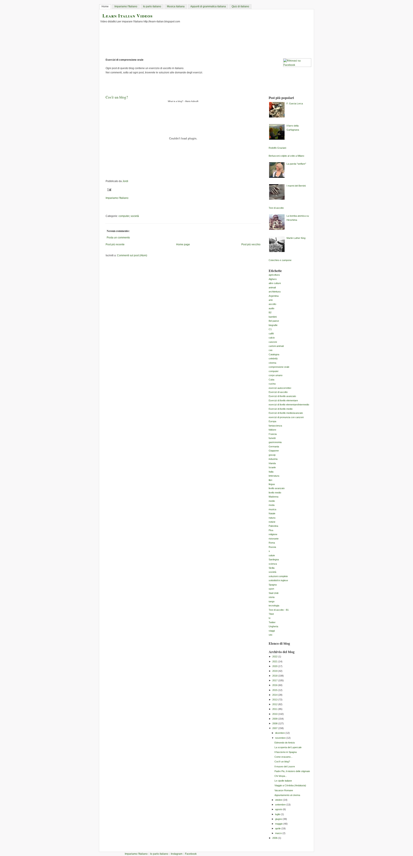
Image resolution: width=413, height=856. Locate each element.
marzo (278, 833)
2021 (275, 661)
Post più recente (115, 244)
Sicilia (271, 568)
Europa (272, 421)
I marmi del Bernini (296, 185)
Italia (271, 471)
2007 (275, 728)
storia (271, 597)
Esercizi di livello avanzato (282, 396)
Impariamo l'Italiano (125, 6)
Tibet (271, 614)
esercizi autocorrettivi (280, 388)
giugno (279, 819)
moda (271, 505)
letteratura (274, 475)
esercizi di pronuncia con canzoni (286, 417)
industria (273, 459)
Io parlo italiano (152, 6)
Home (105, 6)
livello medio (275, 492)
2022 (275, 656)
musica (272, 509)
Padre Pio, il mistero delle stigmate (292, 771)
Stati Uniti (273, 593)
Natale (272, 513)
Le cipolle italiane (283, 780)
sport (271, 588)
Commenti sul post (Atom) (132, 255)
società (135, 216)
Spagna (273, 584)
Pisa (271, 530)
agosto (279, 809)
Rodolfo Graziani (277, 148)
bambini (273, 316)
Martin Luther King (296, 238)
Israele (272, 467)
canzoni (273, 342)
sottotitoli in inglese (278, 580)
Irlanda (272, 463)
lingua (272, 484)
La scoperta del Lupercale (288, 747)
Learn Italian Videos (127, 15)
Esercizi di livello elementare (283, 400)
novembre (280, 738)
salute (272, 555)
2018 (275, 675)
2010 (275, 714)
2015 (275, 690)
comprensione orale (279, 367)
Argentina (274, 296)
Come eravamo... (283, 757)
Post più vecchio (250, 244)
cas (271, 350)
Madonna (273, 496)
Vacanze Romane (283, 790)
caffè (271, 333)
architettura (274, 291)
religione (273, 534)
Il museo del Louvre (284, 766)
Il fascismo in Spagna (285, 752)
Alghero (273, 279)
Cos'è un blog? (282, 761)
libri (270, 480)
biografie (273, 325)
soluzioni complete (278, 576)
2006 (275, 838)
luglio (278, 814)
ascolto (272, 304)
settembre (280, 804)
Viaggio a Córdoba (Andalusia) (290, 785)
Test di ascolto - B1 (279, 610)
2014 (275, 695)
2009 (275, 718)
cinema (272, 363)
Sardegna (274, 559)
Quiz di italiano (240, 6)
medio (272, 501)
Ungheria (273, 626)
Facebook (191, 853)
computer (124, 216)
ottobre (279, 800)
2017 (275, 680)
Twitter (272, 622)
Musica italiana (176, 6)
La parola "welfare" (296, 163)
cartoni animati (276, 346)
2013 (275, 699)
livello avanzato (277, 488)
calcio (272, 337)
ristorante (274, 538)
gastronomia (275, 442)
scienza (273, 563)
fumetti (272, 438)
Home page (183, 244)
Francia (273, 434)
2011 (275, 709)
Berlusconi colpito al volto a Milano (286, 156)
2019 (275, 671)
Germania (274, 446)
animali (272, 287)
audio (271, 308)
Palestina (273, 526)
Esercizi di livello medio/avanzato (286, 413)
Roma (272, 542)
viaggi (272, 630)
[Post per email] (109, 189)
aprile (278, 828)
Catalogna (274, 354)
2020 (275, 666)
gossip (272, 455)
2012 (275, 704)
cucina (272, 383)
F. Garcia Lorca (295, 103)
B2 (270, 312)
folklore (272, 429)
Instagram (176, 853)
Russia (272, 547)
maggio (279, 823)
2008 (275, 723)
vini (270, 635)
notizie (272, 522)
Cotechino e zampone (280, 260)
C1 (270, 329)
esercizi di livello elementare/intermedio (289, 404)
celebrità (273, 358)
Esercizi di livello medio (281, 409)
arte (271, 300)
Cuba (271, 379)
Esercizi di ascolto (278, 392)
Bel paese (274, 321)
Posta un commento (118, 237)
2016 (275, 685)
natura (272, 517)
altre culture (275, 283)
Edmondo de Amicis (284, 742)
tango (271, 601)
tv (270, 618)
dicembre (280, 733)
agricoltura (274, 274)
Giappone (274, 450)
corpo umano (275, 375)
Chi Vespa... (280, 776)
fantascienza (275, 425)
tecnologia (274, 605)
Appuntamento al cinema (287, 795)
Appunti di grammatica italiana (208, 6)
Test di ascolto (276, 208)
